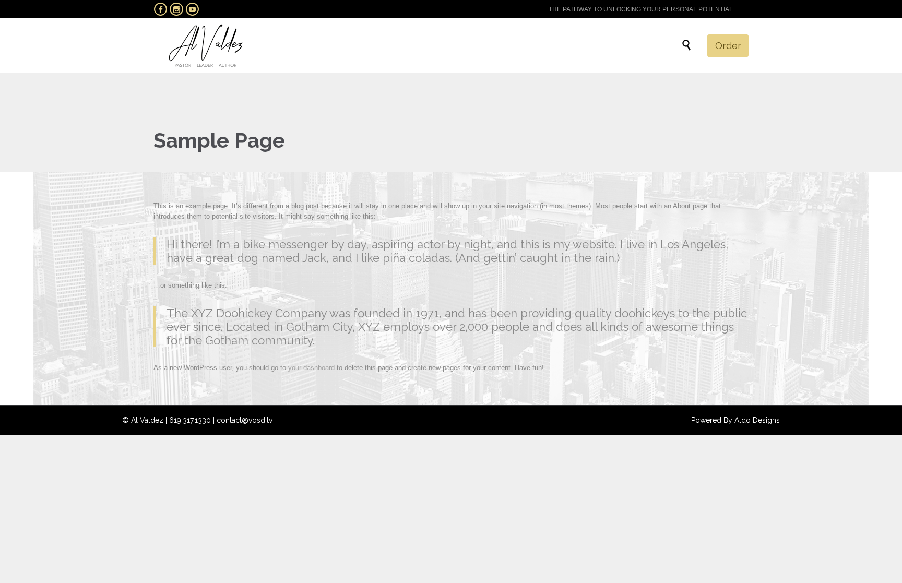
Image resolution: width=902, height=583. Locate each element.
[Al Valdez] (205, 45)
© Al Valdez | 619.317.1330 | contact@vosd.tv (197, 420)
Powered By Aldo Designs (735, 420)
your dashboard (311, 368)
